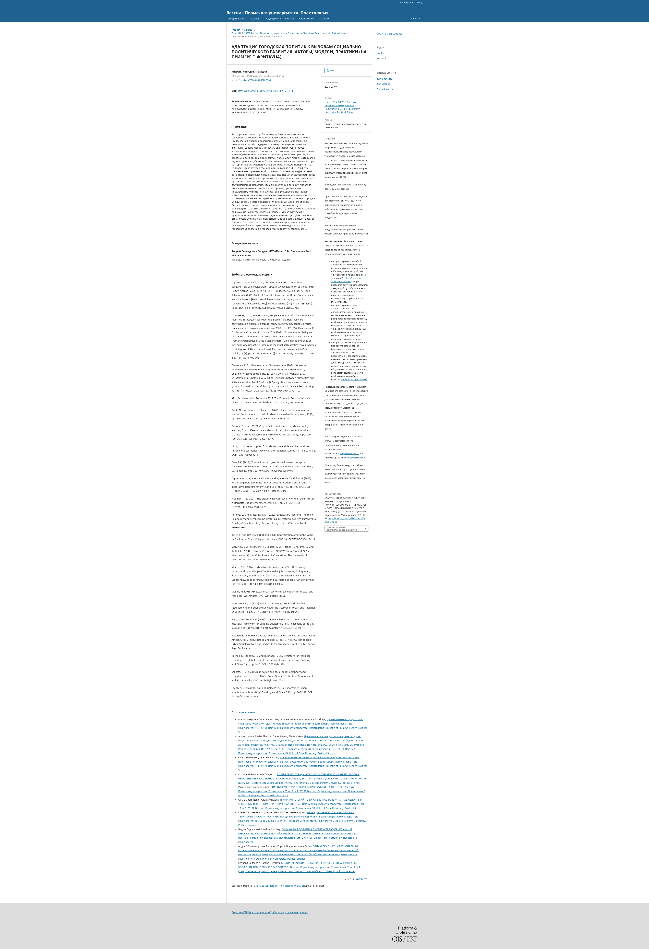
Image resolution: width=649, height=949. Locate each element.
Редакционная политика (280, 18)
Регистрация (406, 2)
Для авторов (383, 83)
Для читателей (384, 78)
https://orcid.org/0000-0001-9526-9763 (251, 79)
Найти (416, 18)
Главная (236, 29)
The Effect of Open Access (353, 379)
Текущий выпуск (236, 18)
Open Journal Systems (389, 33)
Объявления (306, 18)
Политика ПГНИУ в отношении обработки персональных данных (270, 912)
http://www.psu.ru (349, 453)
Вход (420, 2)
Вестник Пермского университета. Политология (277, 12)
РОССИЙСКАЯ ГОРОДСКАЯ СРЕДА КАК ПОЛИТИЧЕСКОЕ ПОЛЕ (307, 787)
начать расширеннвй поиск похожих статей (279, 885)
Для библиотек (385, 88)
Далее (359, 878)
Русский (381, 58)
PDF (331, 70)
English (381, 53)
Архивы (255, 18)
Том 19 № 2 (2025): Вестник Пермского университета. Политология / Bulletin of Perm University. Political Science (290, 33)
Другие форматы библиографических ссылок (342, 528)
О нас (323, 18)
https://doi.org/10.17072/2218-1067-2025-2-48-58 (265, 90)
